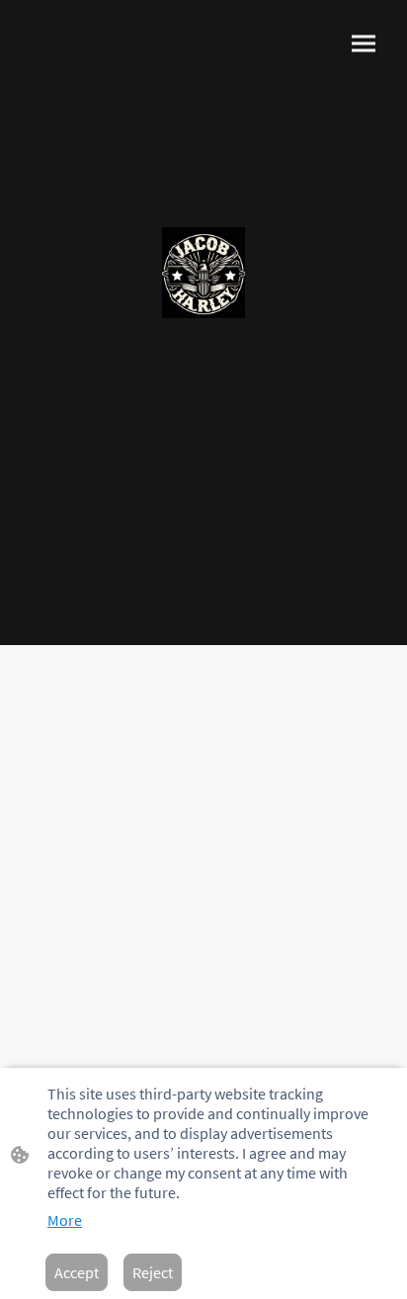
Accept (76, 1272)
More (64, 1220)
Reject (152, 1272)
